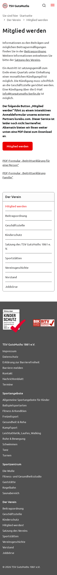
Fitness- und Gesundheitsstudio (22, 476)
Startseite (26, 15)
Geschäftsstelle (15, 225)
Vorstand (11, 277)
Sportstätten (13, 258)
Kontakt (8, 373)
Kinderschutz (13, 234)
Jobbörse (11, 286)
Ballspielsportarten (15, 405)
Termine (8, 384)
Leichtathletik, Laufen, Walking (22, 433)
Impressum (9, 351)
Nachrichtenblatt (13, 378)
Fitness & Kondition (14, 410)
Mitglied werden (16, 206)
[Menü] (52, 5)
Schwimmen (10, 444)
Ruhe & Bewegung (14, 438)
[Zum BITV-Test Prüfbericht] (43, 323)
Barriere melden (13, 367)
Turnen (7, 455)
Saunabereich (11, 493)
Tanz (5, 449)
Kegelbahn (9, 487)
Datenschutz (10, 356)
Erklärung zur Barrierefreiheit (21, 362)
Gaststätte (9, 481)
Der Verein (14, 19)
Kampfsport (10, 427)
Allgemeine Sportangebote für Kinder (26, 399)
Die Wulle (9, 470)
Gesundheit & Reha (14, 422)
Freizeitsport (11, 416)
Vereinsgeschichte (16, 267)
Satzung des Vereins (27, 59)
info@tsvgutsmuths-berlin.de (21, 93)
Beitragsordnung (35, 51)
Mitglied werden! (13, 525)
